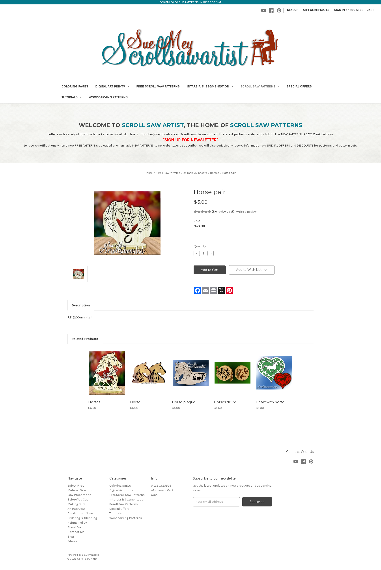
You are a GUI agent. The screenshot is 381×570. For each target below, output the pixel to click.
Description (81, 305)
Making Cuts (76, 504)
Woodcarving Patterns (108, 97)
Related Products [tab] (85, 339)
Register (356, 10)
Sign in (339, 10)
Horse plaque (184, 402)
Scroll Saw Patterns (258, 86)
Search (292, 10)
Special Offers (299, 86)
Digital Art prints (110, 86)
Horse (135, 402)
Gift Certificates (316, 10)
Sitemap (73, 541)
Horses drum (225, 402)
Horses (94, 402)
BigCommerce (90, 554)
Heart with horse (270, 402)
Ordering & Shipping (82, 518)
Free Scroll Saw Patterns (158, 86)
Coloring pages (75, 86)
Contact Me (75, 532)
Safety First (75, 485)
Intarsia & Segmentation (208, 86)
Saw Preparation (79, 495)
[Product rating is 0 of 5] (202, 212)
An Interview (76, 509)
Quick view (106, 369)
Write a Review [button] (246, 212)
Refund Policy (77, 523)
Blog (70, 536)
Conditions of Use (80, 513)
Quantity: (200, 246)
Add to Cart (107, 376)
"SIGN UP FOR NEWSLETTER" (190, 139)
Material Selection (80, 490)
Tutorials (70, 97)
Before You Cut (77, 499)
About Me (74, 527)
